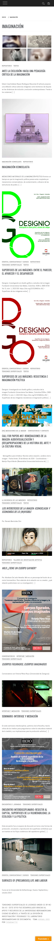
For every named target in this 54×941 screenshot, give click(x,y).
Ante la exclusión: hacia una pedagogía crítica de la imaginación (23, 72)
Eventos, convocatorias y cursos (15, 262)
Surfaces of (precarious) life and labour (24, 880)
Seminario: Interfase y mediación (20, 716)
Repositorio (7, 66)
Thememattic (12, 922)
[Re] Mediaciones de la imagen (14, 431)
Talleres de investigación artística (28, 560)
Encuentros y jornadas (11, 804)
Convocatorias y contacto (38, 431)
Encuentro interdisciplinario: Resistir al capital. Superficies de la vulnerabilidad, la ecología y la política (26, 813)
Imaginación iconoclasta (11, 162)
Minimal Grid (44, 919)
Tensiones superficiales (12, 265)
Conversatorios (8, 656)
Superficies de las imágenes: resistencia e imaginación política (25, 378)
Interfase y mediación (25, 656)
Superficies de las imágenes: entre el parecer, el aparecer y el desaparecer (27, 271)
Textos (16, 66)
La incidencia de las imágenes (14, 500)
